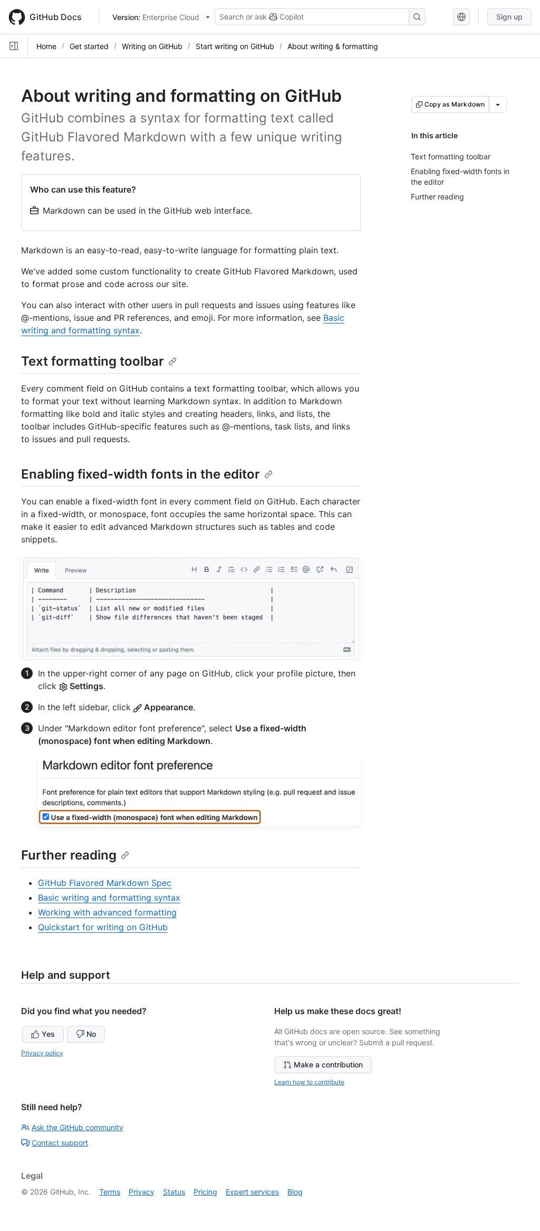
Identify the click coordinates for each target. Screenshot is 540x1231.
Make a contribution (328, 1064)
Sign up (509, 16)
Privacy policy (42, 1053)
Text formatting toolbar (92, 361)
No (91, 1033)
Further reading (69, 855)
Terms (109, 1191)
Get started (89, 46)
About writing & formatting (332, 46)
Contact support (60, 1142)
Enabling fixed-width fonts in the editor (140, 474)
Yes (48, 1033)
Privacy (142, 1191)
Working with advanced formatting (107, 912)
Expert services (252, 1191)
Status (174, 1191)
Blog (295, 1191)
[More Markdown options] (498, 104)
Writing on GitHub (152, 46)
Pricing (205, 1191)
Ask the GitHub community (77, 1127)
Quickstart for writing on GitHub (103, 927)
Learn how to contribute (309, 1082)
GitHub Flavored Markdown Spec (104, 882)
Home (46, 46)
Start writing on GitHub (235, 46)
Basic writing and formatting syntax (109, 897)
